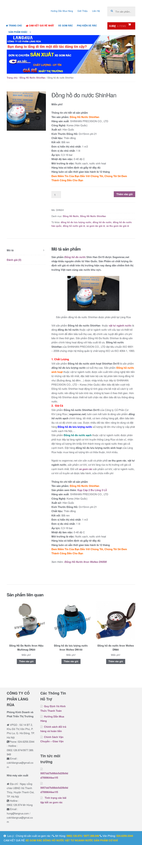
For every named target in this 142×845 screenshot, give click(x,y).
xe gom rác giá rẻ (95, 225)
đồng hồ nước (53, 840)
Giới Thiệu (82, 11)
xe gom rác (85, 469)
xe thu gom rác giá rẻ (117, 225)
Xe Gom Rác (65, 25)
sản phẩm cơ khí (106, 840)
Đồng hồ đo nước (75, 257)
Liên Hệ (96, 11)
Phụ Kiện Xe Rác (87, 25)
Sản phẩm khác (17, 32)
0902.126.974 (74, 836)
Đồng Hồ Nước (71, 216)
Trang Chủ (15, 25)
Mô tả (10, 250)
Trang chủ (12, 77)
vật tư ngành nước (120, 325)
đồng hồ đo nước (102, 222)
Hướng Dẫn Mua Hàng (62, 11)
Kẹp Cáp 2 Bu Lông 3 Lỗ (92, 490)
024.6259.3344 (124, 836)
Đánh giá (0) (14, 260)
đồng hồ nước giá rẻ (74, 225)
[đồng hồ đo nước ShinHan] (26, 111)
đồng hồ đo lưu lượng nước (76, 222)
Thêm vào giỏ (124, 194)
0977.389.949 (91, 836)
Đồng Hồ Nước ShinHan (32, 77)
